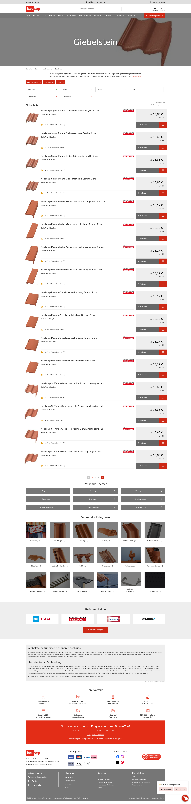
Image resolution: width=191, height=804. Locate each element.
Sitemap (67, 787)
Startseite (29, 69)
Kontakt (99, 777)
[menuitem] (28, 15)
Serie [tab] (65, 90)
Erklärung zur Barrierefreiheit (141, 782)
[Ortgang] (74, 533)
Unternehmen (69, 777)
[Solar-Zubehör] (98, 583)
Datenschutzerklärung (139, 780)
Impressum (68, 784)
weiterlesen (137, 76)
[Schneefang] (98, 558)
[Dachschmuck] (122, 558)
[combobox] (99, 9)
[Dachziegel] (51, 533)
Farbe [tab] (100, 90)
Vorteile (99, 788)
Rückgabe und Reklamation (106, 785)
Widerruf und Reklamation (153, 756)
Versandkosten (161, 682)
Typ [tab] (134, 90)
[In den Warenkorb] (163, 125)
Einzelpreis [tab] (67, 97)
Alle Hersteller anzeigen (94, 630)
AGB (133, 777)
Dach (36, 69)
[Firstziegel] (98, 533)
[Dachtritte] (74, 558)
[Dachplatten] (146, 583)
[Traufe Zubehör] (51, 583)
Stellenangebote (70, 781)
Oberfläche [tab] (32, 97)
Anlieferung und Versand (105, 782)
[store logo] (36, 9)
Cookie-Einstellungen (142, 798)
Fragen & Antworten (159, 2)
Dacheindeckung (46, 69)
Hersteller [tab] (31, 90)
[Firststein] (27, 558)
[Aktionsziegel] (27, 533)
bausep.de (85, 798)
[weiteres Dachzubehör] (122, 583)
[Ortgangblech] (74, 583)
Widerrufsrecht (137, 785)
